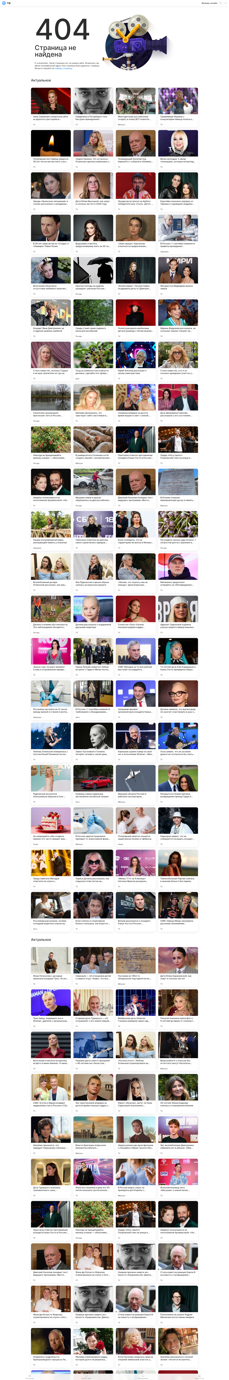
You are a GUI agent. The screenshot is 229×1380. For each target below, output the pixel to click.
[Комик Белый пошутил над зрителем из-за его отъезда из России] (136, 996)
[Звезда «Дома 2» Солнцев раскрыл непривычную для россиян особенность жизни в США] (93, 996)
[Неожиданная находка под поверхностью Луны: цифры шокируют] (93, 1123)
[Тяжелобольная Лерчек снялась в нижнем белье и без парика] (178, 869)
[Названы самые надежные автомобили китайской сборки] (93, 785)
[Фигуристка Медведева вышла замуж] (178, 277)
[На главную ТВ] (8, 3)
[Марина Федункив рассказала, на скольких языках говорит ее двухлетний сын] (178, 319)
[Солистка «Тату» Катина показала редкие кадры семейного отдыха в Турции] (136, 615)
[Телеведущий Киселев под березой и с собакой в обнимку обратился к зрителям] (136, 150)
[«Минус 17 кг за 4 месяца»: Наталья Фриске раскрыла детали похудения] (136, 869)
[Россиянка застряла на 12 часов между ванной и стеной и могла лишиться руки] (51, 700)
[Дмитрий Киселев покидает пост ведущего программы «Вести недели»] (136, 488)
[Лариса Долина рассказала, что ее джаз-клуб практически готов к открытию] (51, 1123)
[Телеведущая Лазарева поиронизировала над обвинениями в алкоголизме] (51, 996)
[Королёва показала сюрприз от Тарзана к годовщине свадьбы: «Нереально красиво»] (178, 192)
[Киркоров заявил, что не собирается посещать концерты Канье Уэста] (178, 827)
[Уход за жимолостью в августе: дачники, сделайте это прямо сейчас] (93, 361)
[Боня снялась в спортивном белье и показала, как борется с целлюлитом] (93, 912)
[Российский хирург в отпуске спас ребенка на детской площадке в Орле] (93, 1166)
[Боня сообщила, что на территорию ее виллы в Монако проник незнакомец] (136, 531)
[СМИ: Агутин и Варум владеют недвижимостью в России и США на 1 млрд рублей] (51, 1348)
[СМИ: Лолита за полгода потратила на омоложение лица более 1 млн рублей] (136, 1123)
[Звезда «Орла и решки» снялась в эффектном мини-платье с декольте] (136, 1081)
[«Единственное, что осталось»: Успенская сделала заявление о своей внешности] (93, 150)
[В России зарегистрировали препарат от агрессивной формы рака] (93, 827)
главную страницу (63, 68)
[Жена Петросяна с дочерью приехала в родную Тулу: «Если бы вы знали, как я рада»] (51, 1221)
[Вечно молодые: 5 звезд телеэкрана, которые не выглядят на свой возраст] (178, 150)
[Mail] (4, 3)
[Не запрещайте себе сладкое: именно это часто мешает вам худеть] (51, 827)
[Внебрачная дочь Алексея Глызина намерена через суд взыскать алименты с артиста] (136, 1263)
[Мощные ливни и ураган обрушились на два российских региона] (93, 488)
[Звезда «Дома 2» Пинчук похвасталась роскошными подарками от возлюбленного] (178, 954)
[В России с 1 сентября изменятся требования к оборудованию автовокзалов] (93, 700)
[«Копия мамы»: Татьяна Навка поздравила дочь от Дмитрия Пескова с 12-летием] (136, 277)
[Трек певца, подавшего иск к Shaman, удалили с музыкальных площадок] (51, 1263)
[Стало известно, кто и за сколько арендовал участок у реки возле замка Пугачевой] (178, 361)
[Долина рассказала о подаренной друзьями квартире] (93, 615)
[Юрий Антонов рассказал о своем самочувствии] (136, 361)
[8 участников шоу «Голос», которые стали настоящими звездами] (93, 1081)
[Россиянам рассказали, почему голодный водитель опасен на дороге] (51, 912)
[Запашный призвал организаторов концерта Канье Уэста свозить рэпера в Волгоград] (136, 700)
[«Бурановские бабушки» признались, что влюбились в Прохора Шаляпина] (51, 1081)
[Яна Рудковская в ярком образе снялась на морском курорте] (93, 573)
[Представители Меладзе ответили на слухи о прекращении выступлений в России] (51, 869)
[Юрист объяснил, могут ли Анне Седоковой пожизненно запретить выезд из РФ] (136, 1348)
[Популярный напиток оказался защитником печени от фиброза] (136, 827)
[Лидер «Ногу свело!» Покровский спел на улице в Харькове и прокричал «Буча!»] (178, 446)
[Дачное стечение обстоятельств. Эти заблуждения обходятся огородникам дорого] (51, 615)
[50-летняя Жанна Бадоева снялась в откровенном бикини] (178, 1348)
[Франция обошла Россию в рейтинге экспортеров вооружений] (136, 785)
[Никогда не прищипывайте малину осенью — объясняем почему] (51, 446)
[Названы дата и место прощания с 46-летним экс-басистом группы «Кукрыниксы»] (93, 1305)
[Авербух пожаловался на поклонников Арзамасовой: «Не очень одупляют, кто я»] (51, 488)
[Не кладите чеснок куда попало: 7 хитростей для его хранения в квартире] (178, 531)
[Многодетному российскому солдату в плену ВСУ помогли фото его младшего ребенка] (136, 107)
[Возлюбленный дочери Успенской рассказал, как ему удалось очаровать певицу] (51, 573)
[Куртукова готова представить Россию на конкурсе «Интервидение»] (178, 1081)
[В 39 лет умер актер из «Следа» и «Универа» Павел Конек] (51, 234)
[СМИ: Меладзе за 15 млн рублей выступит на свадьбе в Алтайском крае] (136, 658)
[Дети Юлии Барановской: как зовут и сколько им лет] (178, 1221)
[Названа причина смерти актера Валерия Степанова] (178, 996)
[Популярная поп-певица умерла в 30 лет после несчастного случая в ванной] (51, 150)
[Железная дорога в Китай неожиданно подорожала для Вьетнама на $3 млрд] (93, 954)
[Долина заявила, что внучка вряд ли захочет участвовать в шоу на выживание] (178, 700)
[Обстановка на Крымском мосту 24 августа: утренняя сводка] (93, 1039)
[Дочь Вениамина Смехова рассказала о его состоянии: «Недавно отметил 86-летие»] (178, 404)
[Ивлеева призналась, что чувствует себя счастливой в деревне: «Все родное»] (93, 404)
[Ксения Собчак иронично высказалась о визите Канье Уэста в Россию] (51, 954)
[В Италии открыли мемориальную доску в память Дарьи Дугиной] (178, 488)
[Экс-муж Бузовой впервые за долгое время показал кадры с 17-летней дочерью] (93, 1348)
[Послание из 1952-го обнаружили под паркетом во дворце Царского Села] (136, 1221)
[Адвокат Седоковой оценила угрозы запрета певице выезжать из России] (178, 615)
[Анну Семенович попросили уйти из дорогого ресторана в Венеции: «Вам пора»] (51, 107)
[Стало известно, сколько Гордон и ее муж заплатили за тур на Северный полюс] (51, 361)
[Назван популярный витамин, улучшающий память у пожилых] (51, 531)
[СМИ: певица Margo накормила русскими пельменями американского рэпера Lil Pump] (178, 912)
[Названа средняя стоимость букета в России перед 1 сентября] (51, 1039)
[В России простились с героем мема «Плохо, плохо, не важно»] (178, 1039)
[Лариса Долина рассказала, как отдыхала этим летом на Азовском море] (93, 869)
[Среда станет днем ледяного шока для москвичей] (93, 319)
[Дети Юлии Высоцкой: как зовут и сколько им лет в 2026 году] (93, 192)
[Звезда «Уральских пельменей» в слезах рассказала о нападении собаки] (51, 192)
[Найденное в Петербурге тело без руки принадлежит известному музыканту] (93, 107)
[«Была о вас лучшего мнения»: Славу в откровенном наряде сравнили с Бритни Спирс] (51, 658)
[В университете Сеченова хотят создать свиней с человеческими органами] (93, 446)
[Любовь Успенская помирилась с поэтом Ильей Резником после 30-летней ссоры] (51, 742)
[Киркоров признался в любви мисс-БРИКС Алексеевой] (178, 1166)
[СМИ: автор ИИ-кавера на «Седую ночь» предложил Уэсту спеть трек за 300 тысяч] (136, 1166)
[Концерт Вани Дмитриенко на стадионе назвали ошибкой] (51, 319)
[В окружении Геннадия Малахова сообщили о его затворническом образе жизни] (51, 1166)
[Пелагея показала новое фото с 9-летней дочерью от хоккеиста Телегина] (178, 1263)
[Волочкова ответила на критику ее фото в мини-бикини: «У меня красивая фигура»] (51, 1305)
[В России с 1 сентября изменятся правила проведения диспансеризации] (178, 234)
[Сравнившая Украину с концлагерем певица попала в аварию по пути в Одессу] (178, 107)
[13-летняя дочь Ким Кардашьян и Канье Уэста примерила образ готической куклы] (178, 658)
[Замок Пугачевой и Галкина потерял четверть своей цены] (93, 742)
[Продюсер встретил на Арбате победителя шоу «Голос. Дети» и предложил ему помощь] (136, 192)
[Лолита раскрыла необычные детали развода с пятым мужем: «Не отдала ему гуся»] (136, 319)
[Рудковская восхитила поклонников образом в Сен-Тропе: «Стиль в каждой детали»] (51, 785)
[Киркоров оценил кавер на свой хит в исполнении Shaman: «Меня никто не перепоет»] (136, 742)
